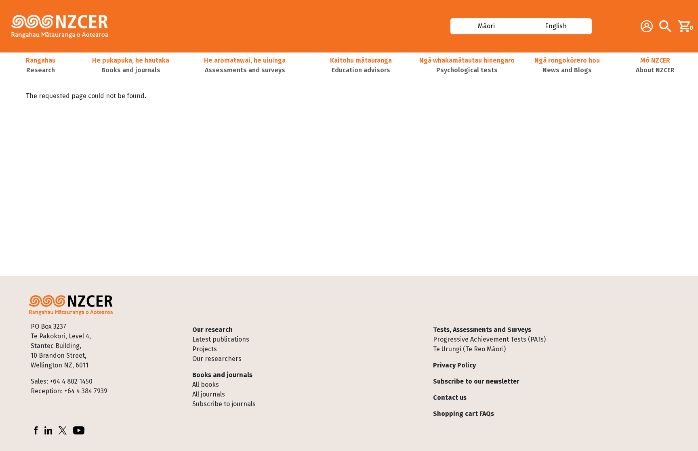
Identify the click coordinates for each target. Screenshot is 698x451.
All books (205, 384)
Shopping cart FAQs (463, 413)
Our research (212, 330)
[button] (40, 65)
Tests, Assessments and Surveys (482, 330)
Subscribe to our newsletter (476, 381)
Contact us (450, 397)
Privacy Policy (454, 365)
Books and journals (222, 375)
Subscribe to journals (224, 404)
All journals (208, 394)
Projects (204, 349)
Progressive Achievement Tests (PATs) (489, 339)
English (556, 26)
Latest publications (220, 339)
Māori (485, 26)
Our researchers (217, 359)
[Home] (63, 26)
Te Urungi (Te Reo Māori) (469, 349)
